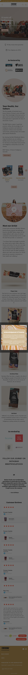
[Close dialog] (25, 326)
